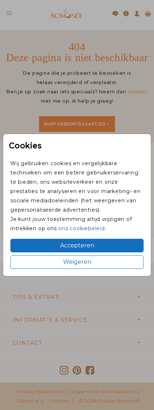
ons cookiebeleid (81, 228)
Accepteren (77, 245)
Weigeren (77, 261)
